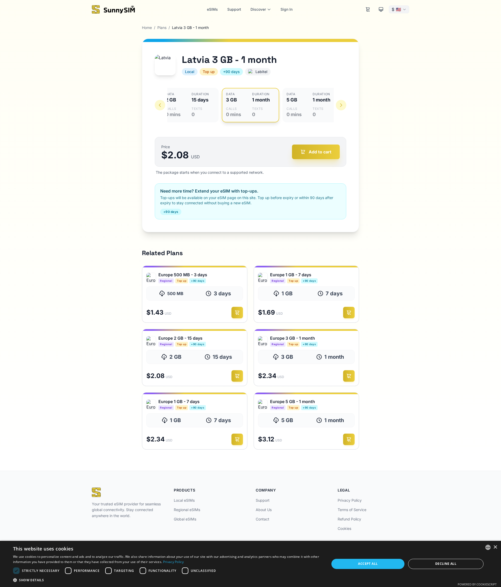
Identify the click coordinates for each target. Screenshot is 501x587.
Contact (262, 519)
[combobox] (488, 547)
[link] (194, 294)
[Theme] (381, 9)
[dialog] (250, 564)
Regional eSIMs (187, 509)
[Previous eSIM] (160, 105)
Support (234, 9)
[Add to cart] (237, 312)
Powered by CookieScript (477, 584)
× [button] (495, 547)
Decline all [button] (445, 563)
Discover (258, 9)
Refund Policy (349, 519)
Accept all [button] (368, 563)
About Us (264, 509)
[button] (166, 580)
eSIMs (212, 9)
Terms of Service (352, 509)
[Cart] (368, 9)
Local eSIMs (184, 500)
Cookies (344, 528)
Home (147, 27)
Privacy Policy (350, 500)
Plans (161, 27)
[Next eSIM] (341, 105)
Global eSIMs (185, 519)
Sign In (287, 9)
